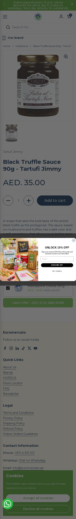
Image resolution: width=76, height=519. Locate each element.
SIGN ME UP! (57, 265)
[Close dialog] (73, 240)
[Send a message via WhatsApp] (7, 503)
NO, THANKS (57, 271)
